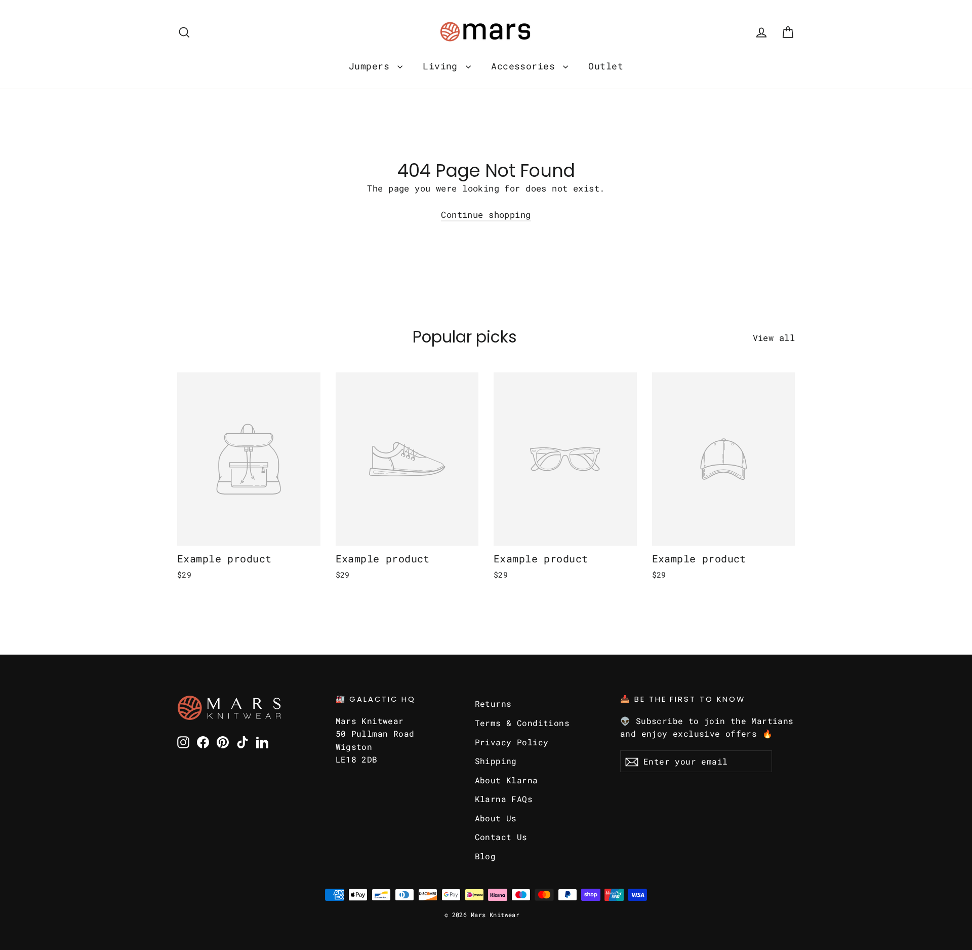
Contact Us (501, 836)
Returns (493, 703)
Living (443, 66)
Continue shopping (486, 214)
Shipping (496, 760)
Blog (485, 856)
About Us (496, 818)
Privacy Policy (512, 742)
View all (774, 338)
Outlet (605, 66)
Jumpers (372, 66)
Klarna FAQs (504, 798)
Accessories (525, 66)
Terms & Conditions (522, 722)
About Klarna (506, 780)
